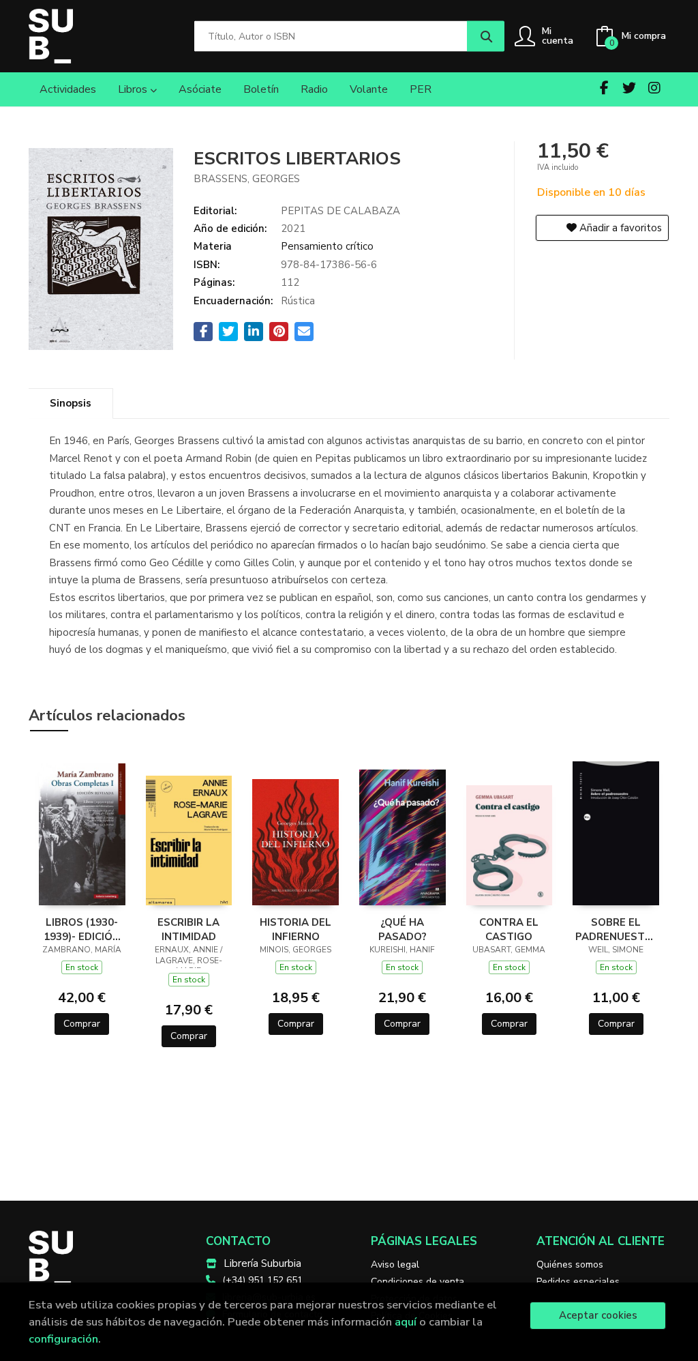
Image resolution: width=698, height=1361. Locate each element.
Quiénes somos (569, 1264)
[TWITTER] (629, 88)
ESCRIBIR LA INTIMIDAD (188, 929)
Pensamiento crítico (327, 246)
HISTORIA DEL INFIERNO (295, 929)
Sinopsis (70, 403)
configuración (63, 1339)
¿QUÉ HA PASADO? (402, 929)
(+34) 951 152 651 (262, 1280)
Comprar (81, 1023)
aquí (405, 1322)
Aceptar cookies (598, 1315)
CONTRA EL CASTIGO (508, 929)
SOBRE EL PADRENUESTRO (615, 929)
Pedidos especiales (578, 1281)
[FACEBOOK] (604, 88)
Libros (134, 89)
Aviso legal (395, 1264)
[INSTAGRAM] (654, 88)
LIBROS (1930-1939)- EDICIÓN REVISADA (82, 929)
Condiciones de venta (417, 1281)
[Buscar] (485, 36)
